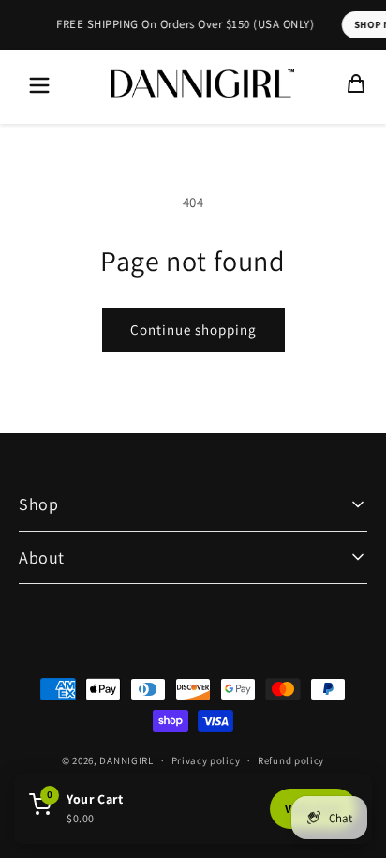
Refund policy (291, 760)
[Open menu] (39, 87)
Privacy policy (206, 760)
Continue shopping (193, 330)
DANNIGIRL (126, 760)
